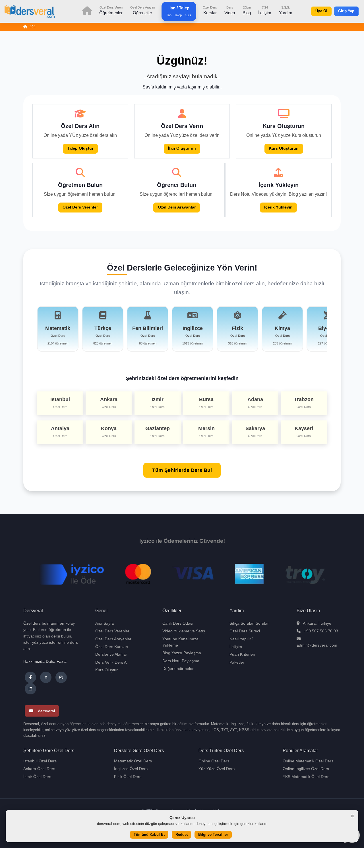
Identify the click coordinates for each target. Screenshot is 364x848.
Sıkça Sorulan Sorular (249, 623)
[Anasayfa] (25, 27)
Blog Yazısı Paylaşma (181, 653)
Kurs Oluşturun (284, 148)
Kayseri (304, 432)
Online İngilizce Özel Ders (306, 768)
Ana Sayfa (104, 623)
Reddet (181, 835)
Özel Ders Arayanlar (177, 207)
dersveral (46, 711)
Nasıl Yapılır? (241, 639)
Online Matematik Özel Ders (308, 761)
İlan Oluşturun (182, 148)
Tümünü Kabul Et (149, 835)
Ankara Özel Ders (39, 768)
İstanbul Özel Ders (40, 761)
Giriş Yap (346, 11)
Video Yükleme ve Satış (183, 631)
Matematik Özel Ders (133, 761)
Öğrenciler (142, 10)
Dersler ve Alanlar (111, 654)
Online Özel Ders (213, 761)
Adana (255, 402)
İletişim (264, 10)
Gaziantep (157, 432)
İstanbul (60, 402)
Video (229, 10)
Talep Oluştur (80, 148)
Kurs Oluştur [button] (106, 670)
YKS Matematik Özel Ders (306, 776)
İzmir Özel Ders (37, 776)
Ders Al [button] (121, 662)
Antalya (60, 432)
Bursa (206, 402)
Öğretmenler (111, 10)
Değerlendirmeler (178, 668)
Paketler (236, 662)
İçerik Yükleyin (278, 207)
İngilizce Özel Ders (131, 768)
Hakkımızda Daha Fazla (45, 661)
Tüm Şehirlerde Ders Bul (182, 470)
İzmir (157, 402)
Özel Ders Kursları (111, 646)
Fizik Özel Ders (127, 776)
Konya (109, 432)
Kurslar (210, 10)
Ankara (108, 402)
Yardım (285, 10)
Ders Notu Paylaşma (180, 661)
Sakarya (255, 432)
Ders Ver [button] (103, 662)
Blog (247, 10)
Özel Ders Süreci (244, 631)
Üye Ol (321, 11)
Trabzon (304, 402)
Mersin (206, 432)
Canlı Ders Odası (177, 623)
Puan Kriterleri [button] (242, 654)
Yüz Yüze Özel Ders (216, 768)
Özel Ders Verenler (80, 207)
